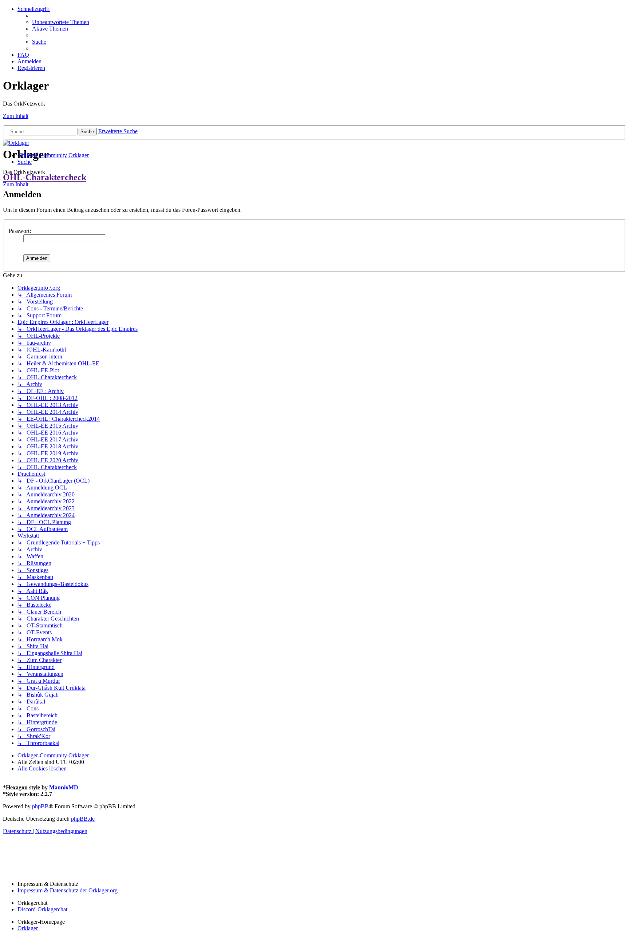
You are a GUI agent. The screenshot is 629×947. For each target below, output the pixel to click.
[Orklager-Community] (16, 143)
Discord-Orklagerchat (42, 909)
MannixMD (63, 787)
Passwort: (20, 231)
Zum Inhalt (15, 116)
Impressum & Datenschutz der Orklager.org (67, 890)
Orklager (27, 928)
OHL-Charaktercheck (44, 177)
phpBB (40, 806)
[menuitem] (60, 22)
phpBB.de (83, 819)
